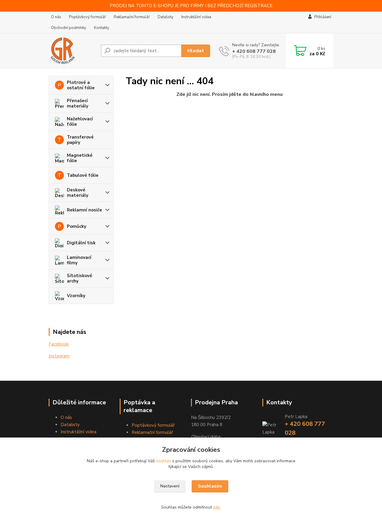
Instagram (59, 356)
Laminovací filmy (79, 260)
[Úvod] (72, 50)
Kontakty (101, 27)
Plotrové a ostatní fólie (81, 85)
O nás (56, 17)
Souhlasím (210, 486)
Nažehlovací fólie (80, 121)
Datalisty (165, 17)
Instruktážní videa (196, 17)
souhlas (163, 461)
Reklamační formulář (132, 17)
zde (216, 507)
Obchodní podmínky (68, 27)
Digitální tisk (81, 243)
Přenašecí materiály (77, 103)
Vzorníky (76, 296)
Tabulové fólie (82, 175)
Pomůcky (76, 226)
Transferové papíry (80, 139)
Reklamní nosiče (84, 210)
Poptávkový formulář (87, 17)
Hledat (195, 50)
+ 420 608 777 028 (254, 51)
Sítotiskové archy (79, 278)
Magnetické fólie (80, 158)
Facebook (59, 344)
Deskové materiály (77, 192)
